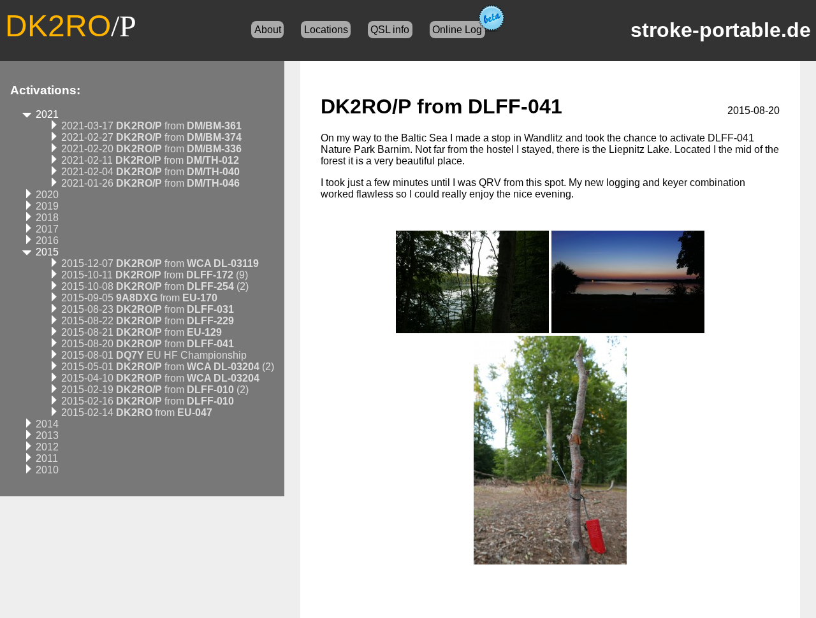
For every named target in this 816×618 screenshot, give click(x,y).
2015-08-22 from (147, 320)
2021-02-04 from (150, 171)
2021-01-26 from (150, 183)
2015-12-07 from (160, 263)
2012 (47, 447)
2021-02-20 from (151, 148)
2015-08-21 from (141, 332)
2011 (47, 458)
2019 (47, 206)
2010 (47, 469)
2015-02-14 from (136, 412)
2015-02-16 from (147, 401)
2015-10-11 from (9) (154, 274)
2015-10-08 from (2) (155, 286)
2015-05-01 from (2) (167, 366)
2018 (47, 217)
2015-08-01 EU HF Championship (154, 355)
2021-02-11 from (150, 160)
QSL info (389, 29)
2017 (47, 229)
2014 (47, 424)
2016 (47, 240)
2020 (47, 194)
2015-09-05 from (139, 297)
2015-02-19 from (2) (155, 389)
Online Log (457, 29)
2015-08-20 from (147, 343)
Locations (326, 29)
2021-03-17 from (151, 125)
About (267, 29)
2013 (47, 435)
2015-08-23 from (147, 309)
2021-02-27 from (151, 137)
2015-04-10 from (160, 378)
